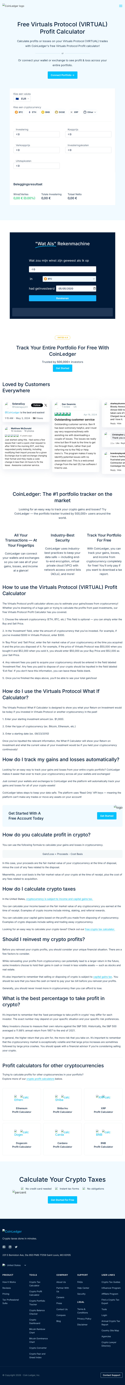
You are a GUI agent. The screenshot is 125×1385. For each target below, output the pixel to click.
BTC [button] (21, 112)
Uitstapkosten (23, 160)
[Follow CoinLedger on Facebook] (3, 1246)
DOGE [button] (62, 112)
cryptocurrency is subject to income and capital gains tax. (59, 898)
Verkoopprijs (23, 145)
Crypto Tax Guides (111, 1282)
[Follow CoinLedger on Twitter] (16, 1246)
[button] (121, 6)
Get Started (62, 368)
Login (104, 1315)
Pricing (5, 1294)
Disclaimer (82, 1324)
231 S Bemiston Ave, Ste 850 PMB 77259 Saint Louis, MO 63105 (36, 1255)
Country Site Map (110, 1330)
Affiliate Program (110, 1294)
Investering (22, 129)
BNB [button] (47, 112)
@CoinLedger (12, 412)
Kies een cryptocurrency (27, 107)
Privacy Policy (84, 1318)
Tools (104, 1309)
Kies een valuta (22, 93)
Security (81, 1294)
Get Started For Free (62, 1199)
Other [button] (90, 112)
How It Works (9, 1282)
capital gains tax (102, 976)
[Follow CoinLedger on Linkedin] (10, 1246)
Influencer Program (111, 1288)
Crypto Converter (38, 1348)
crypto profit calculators (40, 1078)
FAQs (80, 1282)
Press (59, 1303)
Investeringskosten (78, 145)
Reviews (6, 1288)
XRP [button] (76, 112)
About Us (61, 1282)
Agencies (106, 1336)
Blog (58, 1321)
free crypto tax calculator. (100, 929)
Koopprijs (73, 129)
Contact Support (111, 1375)
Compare (61, 1315)
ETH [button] (34, 112)
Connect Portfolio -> (62, 75)
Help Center (83, 1288)
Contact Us (62, 1309)
